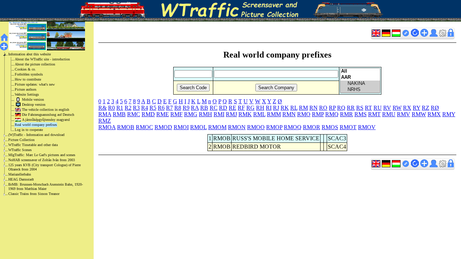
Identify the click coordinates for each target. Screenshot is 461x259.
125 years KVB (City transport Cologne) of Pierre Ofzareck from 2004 (44, 167)
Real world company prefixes (36, 125)
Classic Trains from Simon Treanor (33, 194)
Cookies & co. (25, 69)
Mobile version (33, 99)
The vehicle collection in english (45, 110)
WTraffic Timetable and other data (33, 145)
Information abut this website (29, 54)
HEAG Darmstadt (21, 179)
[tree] (41, 124)
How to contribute (28, 79)
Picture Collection (21, 140)
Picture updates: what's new (35, 84)
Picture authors (25, 89)
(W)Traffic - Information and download (36, 135)
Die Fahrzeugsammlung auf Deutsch (48, 115)
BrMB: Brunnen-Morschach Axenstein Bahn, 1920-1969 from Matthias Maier (45, 186)
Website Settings (27, 94)
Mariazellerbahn (19, 174)
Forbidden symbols (29, 74)
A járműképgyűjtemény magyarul (46, 120)
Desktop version (33, 104)
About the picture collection (35, 64)
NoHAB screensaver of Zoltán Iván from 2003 (41, 160)
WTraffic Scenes (20, 150)
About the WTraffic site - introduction (42, 59)
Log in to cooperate (29, 130)
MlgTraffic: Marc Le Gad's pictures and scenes (41, 155)
